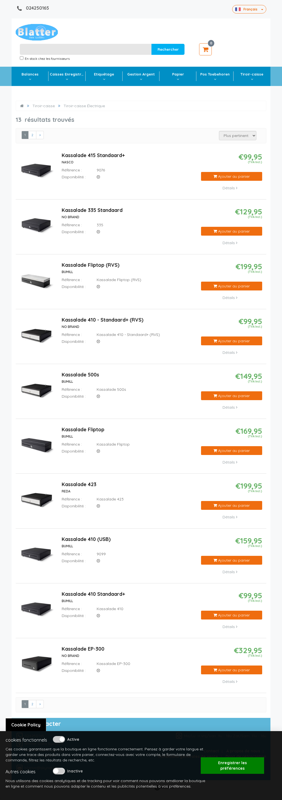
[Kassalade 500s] (36, 391)
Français (250, 9)
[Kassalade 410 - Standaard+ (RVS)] (36, 336)
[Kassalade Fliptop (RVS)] (36, 281)
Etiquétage (104, 74)
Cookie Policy (25, 725)
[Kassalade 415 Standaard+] (36, 171)
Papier (178, 74)
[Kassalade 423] (36, 501)
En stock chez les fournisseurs (47, 58)
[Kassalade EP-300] (36, 665)
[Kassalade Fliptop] (36, 446)
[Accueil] (22, 105)
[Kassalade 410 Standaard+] (36, 610)
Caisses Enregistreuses (67, 74)
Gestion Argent (141, 74)
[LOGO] (37, 32)
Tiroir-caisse (251, 74)
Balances (30, 74)
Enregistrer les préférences (232, 765)
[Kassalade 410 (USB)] (36, 555)
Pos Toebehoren (215, 74)
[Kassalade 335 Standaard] (36, 226)
